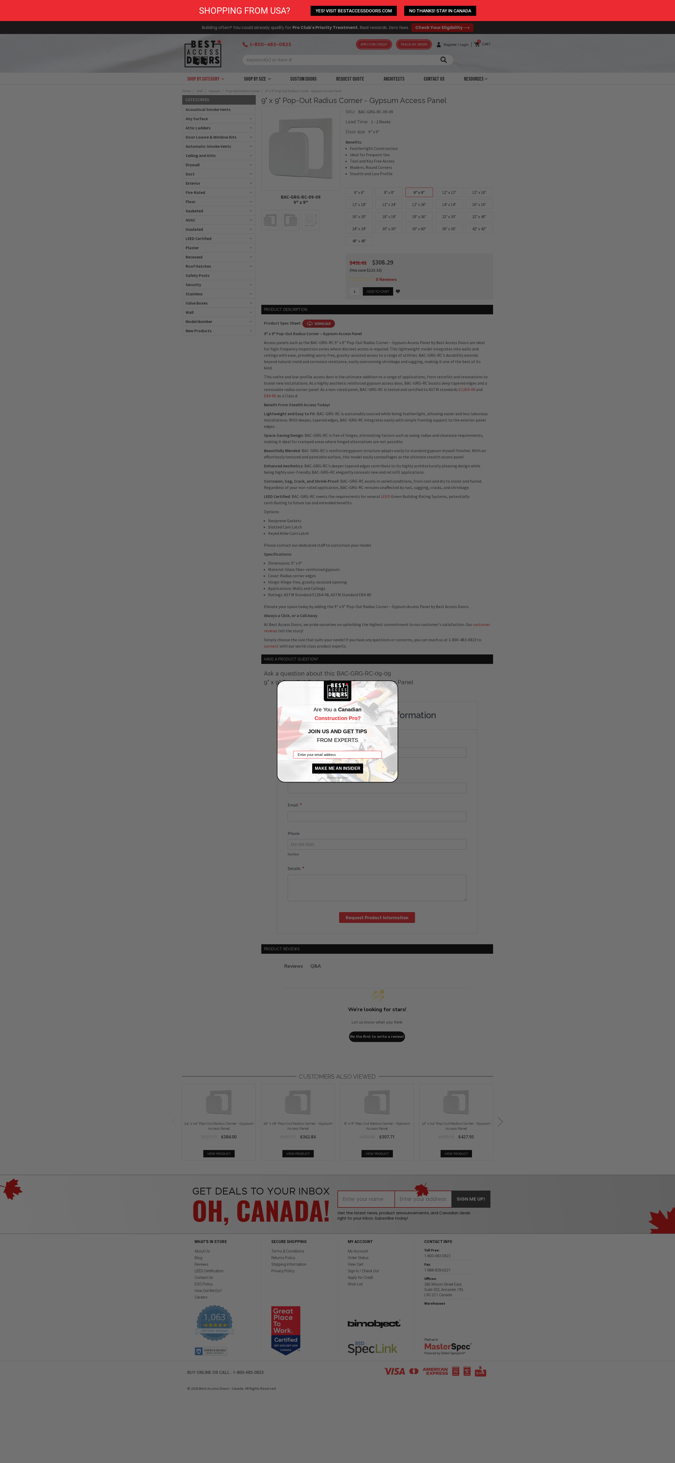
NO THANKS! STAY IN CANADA (440, 10)
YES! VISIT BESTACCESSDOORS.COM (354, 10)
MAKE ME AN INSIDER (337, 768)
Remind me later (337, 777)
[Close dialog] (393, 685)
